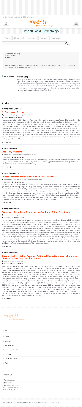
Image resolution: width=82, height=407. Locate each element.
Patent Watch (55, 38)
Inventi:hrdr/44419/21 (12, 208)
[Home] (13, 320)
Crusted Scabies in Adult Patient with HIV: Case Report (27, 176)
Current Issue (31, 38)
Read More (6, 142)
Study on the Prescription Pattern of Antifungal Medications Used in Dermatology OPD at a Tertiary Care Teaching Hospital (41, 257)
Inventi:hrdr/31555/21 (12, 109)
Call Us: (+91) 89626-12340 (13, 17)
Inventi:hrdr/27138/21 (12, 173)
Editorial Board (19, 38)
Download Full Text (16, 117)
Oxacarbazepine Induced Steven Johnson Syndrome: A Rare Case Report (36, 212)
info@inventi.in (30, 17)
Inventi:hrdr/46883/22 (12, 252)
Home (8, 38)
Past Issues (43, 38)
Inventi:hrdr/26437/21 (12, 148)
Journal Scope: (23, 77)
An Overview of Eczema (13, 112)
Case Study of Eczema (12, 152)
